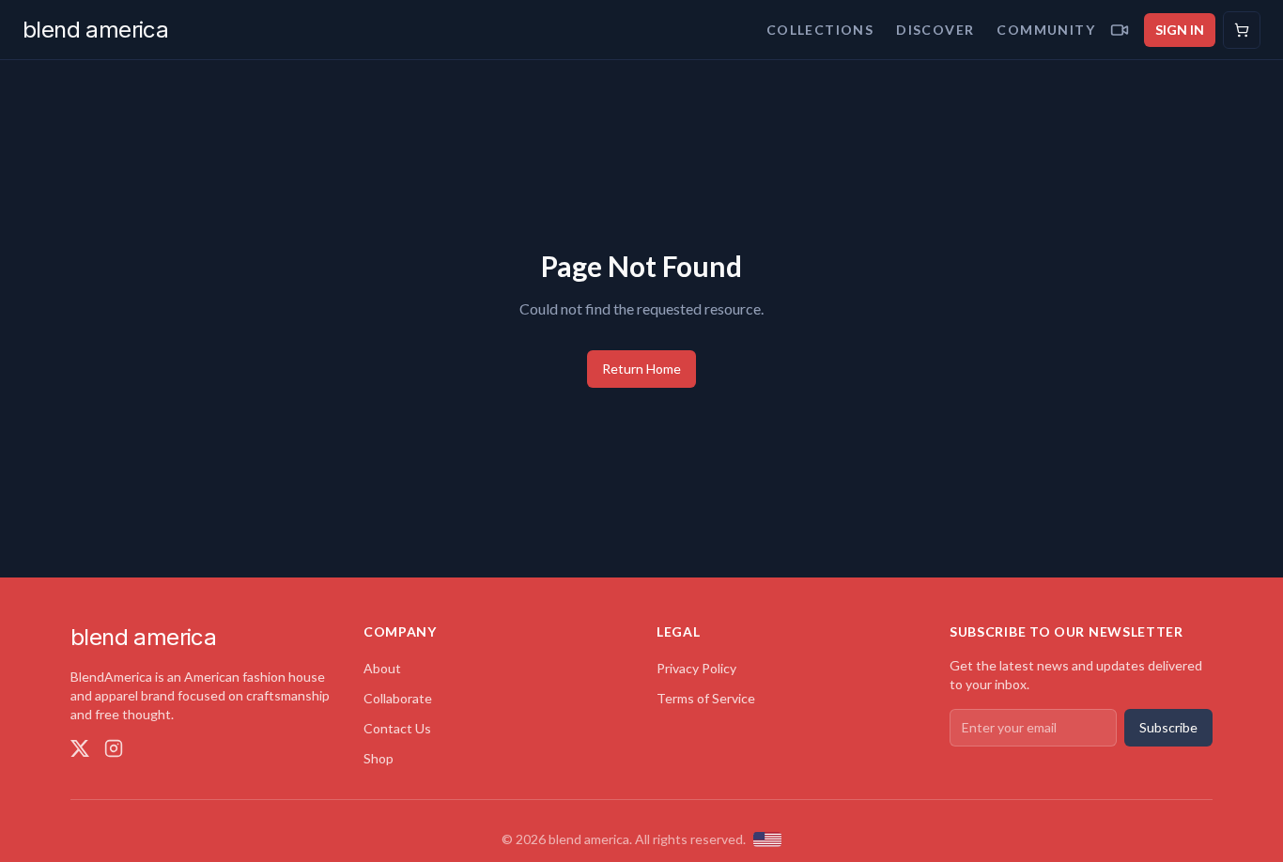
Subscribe (1168, 727)
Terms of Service (706, 698)
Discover (935, 30)
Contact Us (397, 728)
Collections (819, 30)
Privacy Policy (696, 668)
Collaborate (397, 698)
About (382, 668)
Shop (378, 758)
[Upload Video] (1119, 30)
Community (1046, 30)
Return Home (641, 369)
